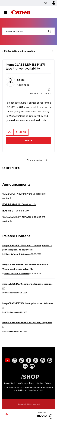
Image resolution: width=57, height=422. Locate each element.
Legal (32, 383)
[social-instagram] (14, 360)
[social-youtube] (7, 360)
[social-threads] (42, 360)
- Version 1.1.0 (19, 204)
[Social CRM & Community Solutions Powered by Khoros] (44, 415)
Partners (48, 383)
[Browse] (7, 12)
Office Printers (10, 292)
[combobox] (28, 31)
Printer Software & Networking (19, 51)
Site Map (40, 383)
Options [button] (53, 51)
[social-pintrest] (49, 360)
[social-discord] (32, 366)
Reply (28, 140)
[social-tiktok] (21, 360)
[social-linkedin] (25, 366)
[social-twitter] (35, 360)
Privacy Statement (22, 383)
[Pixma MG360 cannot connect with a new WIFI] (52, 160)
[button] (10, 132)
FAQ (45, 2)
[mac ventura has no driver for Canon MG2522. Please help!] (46, 160)
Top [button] (6, 414)
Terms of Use (8, 383)
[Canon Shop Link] (28, 376)
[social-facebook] (28, 360)
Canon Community (20, 12)
